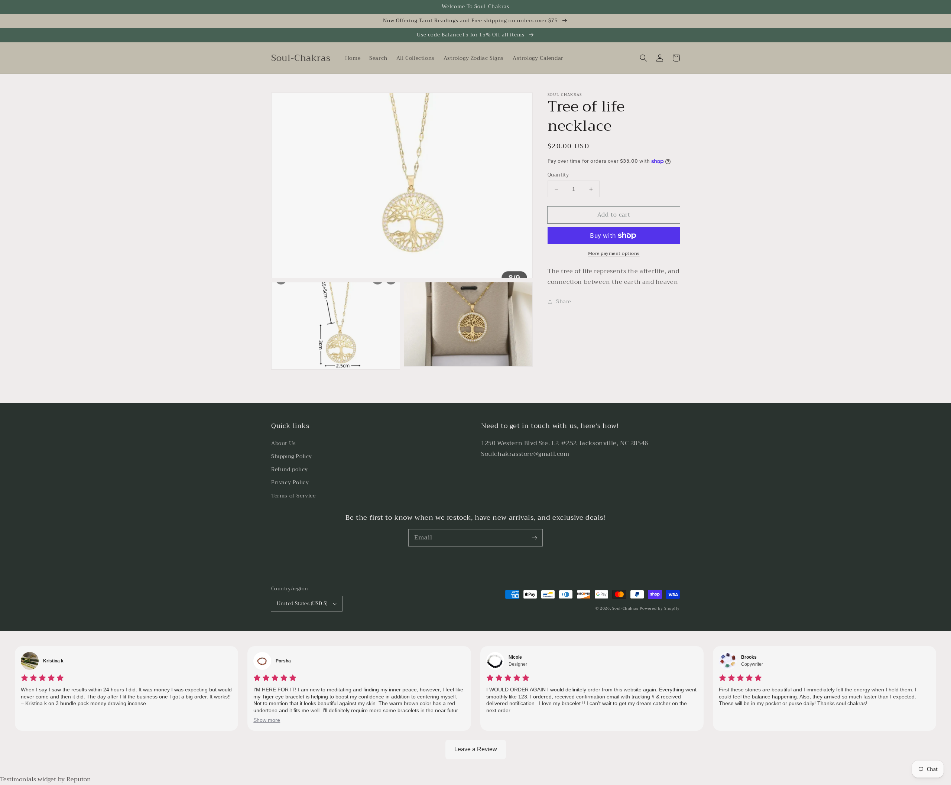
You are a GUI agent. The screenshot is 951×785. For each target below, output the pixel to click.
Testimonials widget (28, 779)
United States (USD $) (302, 603)
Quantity (558, 175)
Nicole (515, 657)
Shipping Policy (291, 456)
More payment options (614, 253)
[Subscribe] (534, 537)
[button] (643, 58)
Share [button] (563, 301)
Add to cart (613, 215)
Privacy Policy (290, 482)
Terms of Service (293, 495)
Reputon (78, 779)
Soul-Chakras (625, 608)
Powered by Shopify (660, 608)
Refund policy (289, 469)
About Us (283, 443)
